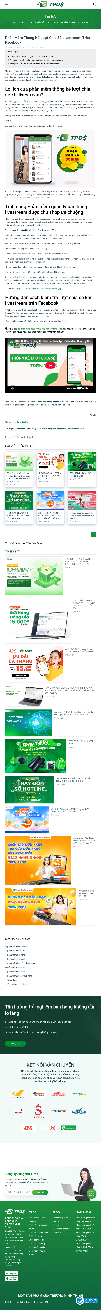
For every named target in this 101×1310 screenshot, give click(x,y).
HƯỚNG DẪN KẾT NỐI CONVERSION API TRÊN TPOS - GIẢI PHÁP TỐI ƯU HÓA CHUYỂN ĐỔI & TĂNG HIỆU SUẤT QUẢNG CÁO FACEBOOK (69, 690)
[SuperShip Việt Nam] (38, 1111)
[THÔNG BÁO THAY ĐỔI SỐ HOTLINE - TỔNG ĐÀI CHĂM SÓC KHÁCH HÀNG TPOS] (29, 790)
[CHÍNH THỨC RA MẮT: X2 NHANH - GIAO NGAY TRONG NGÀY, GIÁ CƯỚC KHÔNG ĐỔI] (27, 819)
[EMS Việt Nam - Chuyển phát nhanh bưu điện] (58, 1111)
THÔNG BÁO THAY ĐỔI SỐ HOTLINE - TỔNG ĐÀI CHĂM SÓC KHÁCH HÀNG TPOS (17, 516)
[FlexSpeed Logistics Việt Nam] (48, 1127)
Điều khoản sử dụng (37, 1251)
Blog (22, 22)
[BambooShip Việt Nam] (68, 1127)
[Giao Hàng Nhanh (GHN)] (38, 1094)
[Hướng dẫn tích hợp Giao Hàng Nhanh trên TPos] (40, 907)
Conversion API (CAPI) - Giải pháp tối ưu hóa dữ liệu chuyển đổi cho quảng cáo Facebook (73, 713)
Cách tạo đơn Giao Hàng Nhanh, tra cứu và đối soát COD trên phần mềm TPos (84, 840)
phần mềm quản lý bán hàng (19, 976)
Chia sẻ (55, 1221)
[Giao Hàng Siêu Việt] (79, 1111)
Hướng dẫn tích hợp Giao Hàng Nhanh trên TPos (86, 893)
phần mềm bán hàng (43, 429)
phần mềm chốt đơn (16, 950)
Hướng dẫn (33, 1255)
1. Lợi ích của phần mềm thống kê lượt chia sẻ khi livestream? (31, 57)
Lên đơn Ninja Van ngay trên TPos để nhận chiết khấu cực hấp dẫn (82, 516)
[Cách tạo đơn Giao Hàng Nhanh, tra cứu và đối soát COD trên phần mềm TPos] (38, 860)
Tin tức (30, 22)
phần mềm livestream (25, 429)
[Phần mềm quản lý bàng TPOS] (11, 1273)
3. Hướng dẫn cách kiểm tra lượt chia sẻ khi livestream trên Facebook (34, 64)
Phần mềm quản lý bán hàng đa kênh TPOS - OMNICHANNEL (85, 1247)
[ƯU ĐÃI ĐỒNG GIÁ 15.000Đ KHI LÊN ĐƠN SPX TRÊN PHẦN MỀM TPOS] (34, 664)
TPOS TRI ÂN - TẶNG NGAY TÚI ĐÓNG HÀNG (81, 742)
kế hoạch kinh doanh (16, 959)
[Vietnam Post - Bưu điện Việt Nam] (18, 1094)
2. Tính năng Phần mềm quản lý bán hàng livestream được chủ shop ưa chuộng (37, 60)
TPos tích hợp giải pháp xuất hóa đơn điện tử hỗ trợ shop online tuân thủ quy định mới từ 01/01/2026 (79, 561)
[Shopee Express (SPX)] (28, 1128)
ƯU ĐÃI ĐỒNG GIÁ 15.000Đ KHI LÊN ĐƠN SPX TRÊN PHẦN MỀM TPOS (50, 476)
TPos (14, 22)
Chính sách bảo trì (36, 1240)
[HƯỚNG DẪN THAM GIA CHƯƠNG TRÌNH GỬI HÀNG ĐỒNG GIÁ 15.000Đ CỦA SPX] (38, 621)
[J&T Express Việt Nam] (58, 1094)
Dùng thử (15, 1043)
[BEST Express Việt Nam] (18, 1111)
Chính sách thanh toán (38, 1232)
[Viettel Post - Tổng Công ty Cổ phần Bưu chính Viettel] (79, 1094)
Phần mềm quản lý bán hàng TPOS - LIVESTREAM (85, 1236)
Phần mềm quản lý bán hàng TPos (26, 543)
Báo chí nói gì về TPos (61, 1218)
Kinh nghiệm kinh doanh (17, 984)
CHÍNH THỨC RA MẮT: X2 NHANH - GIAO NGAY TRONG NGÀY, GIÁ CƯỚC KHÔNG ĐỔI (49, 516)
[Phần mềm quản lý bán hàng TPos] (50, 4)
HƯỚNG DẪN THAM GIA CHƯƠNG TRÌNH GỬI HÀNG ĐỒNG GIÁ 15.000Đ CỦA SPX (84, 604)
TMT (47, 1302)
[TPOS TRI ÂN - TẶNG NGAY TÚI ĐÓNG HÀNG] (35, 756)
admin (22, 47)
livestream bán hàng (75, 429)
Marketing (12, 980)
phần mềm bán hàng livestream (21, 963)
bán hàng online (59, 429)
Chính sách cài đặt (36, 1236)
